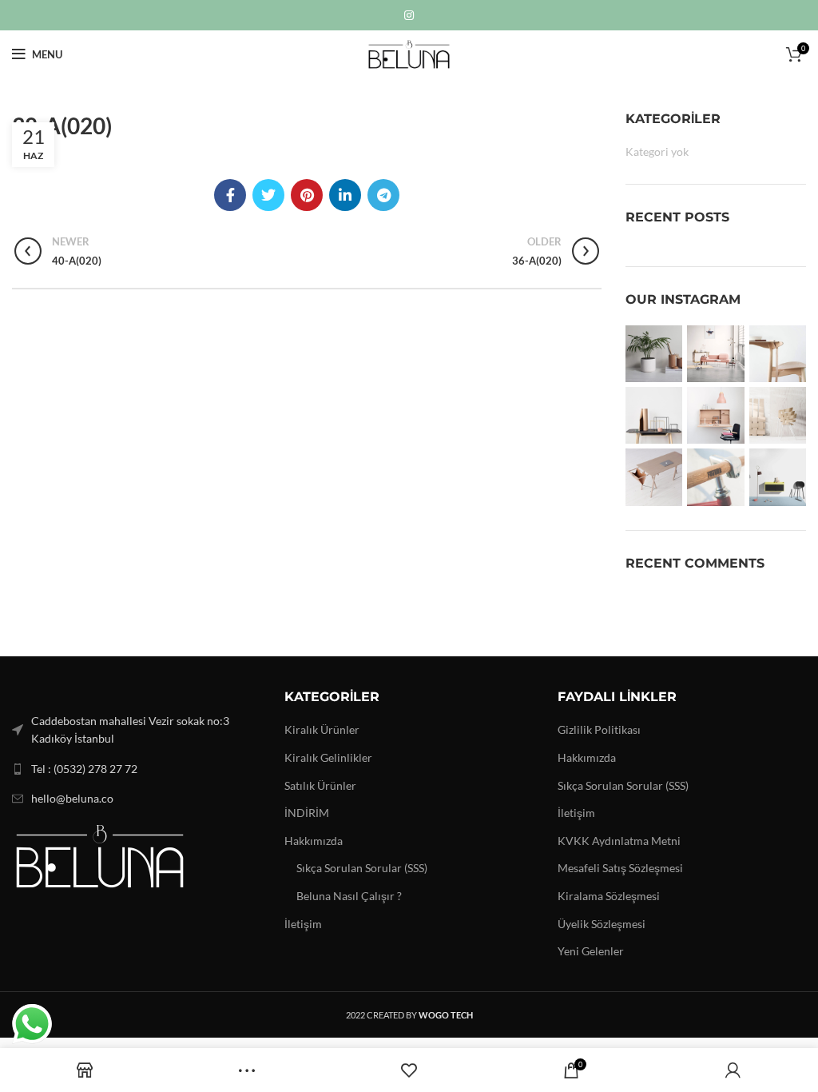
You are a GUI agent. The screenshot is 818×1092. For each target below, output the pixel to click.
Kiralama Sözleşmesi (609, 896)
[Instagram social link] (409, 15)
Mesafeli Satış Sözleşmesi (620, 868)
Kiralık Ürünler (321, 729)
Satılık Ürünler (320, 785)
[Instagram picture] (653, 353)
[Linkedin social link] (345, 195)
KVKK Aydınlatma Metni (619, 840)
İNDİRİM (306, 812)
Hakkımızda (313, 840)
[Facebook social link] (230, 195)
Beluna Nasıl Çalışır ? (349, 896)
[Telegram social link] (383, 195)
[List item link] (136, 769)
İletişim (303, 924)
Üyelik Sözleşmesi (601, 924)
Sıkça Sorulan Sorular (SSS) (361, 868)
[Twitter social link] (268, 195)
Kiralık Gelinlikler (328, 757)
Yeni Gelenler (591, 951)
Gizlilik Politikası (599, 729)
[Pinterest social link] (307, 195)
